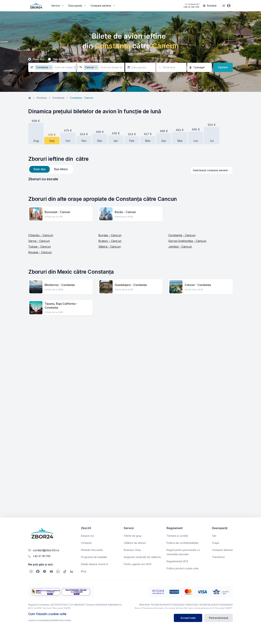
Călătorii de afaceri (135, 542)
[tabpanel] (130, 179)
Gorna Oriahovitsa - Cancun (187, 241)
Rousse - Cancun (40, 252)
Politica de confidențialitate (182, 542)
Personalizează (218, 617)
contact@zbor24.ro (46, 550)
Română (211, 5)
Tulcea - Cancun (39, 246)
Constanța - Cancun (181, 235)
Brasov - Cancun (109, 241)
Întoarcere (169, 67)
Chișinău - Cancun (40, 235)
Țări (214, 535)
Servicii (55, 5)
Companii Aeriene (222, 549)
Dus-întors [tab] (61, 169)
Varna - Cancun (39, 241)
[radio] (29, 59)
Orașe (215, 542)
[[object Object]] (31, 571)
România (42, 97)
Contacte (86, 542)
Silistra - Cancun (109, 246)
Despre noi (87, 535)
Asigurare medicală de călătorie (142, 557)
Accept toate (188, 617)
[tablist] (50, 169)
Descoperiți (75, 5)
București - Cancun (57, 212)
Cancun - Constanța (198, 285)
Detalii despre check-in (94, 564)
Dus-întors (59, 59)
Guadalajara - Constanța (131, 285)
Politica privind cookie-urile (183, 568)
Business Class (132, 549)
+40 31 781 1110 (191, 5)
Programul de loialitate (94, 557)
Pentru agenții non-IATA (137, 564)
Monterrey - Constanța (60, 285)
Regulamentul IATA (177, 561)
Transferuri (218, 557)
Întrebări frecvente (92, 549)
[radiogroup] (130, 59)
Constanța (58, 97)
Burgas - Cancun (109, 235)
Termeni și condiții (177, 535)
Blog (83, 571)
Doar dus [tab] (39, 169)
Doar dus (38, 59)
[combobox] (212, 170)
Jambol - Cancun (180, 246)
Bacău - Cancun (125, 212)
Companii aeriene (101, 5)
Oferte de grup (133, 535)
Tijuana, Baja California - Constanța (61, 305)
